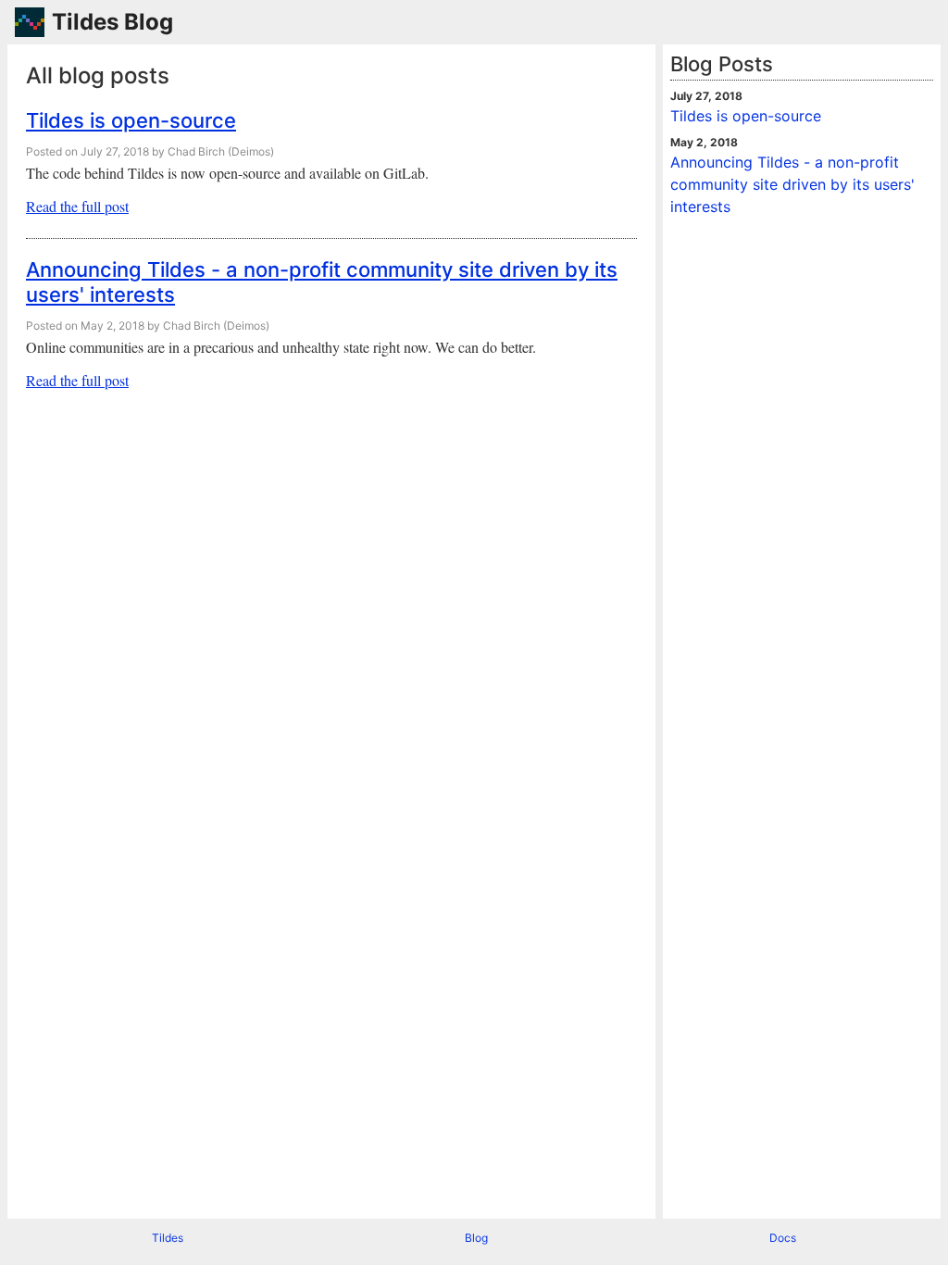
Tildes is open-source (131, 120)
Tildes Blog (112, 21)
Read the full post (77, 206)
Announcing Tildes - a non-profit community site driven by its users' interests (792, 184)
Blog (476, 1238)
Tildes (167, 1238)
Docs (782, 1238)
